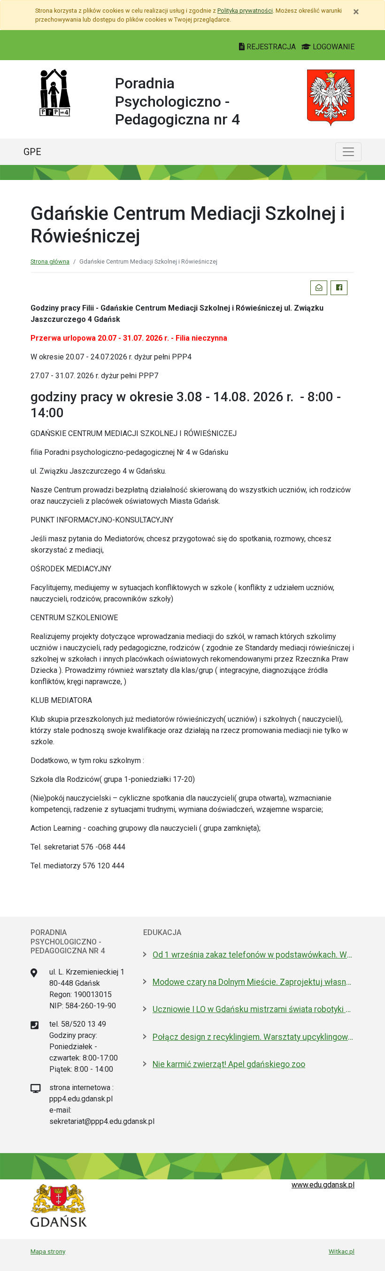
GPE (32, 151)
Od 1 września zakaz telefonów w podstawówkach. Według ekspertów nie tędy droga (253, 954)
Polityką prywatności (245, 10)
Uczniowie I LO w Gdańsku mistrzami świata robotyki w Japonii (253, 1009)
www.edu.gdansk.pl (323, 1184)
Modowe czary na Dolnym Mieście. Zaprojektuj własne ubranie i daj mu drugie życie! (253, 982)
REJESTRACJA (271, 46)
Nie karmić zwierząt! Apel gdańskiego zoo (229, 1064)
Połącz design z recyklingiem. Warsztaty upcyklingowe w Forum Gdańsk (253, 1037)
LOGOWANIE (332, 46)
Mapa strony (48, 1251)
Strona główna (50, 261)
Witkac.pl (341, 1251)
